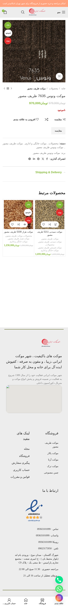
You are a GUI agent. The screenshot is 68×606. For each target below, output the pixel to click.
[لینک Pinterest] (38, 159)
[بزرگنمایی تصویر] (59, 76)
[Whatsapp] (59, 589)
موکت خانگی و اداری (36, 143)
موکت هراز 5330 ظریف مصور (18, 232)
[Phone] (59, 580)
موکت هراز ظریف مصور (18, 238)
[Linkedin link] (34, 159)
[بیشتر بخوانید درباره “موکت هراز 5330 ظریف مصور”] (25, 224)
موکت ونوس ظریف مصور (49, 147)
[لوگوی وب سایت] (37, 12)
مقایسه (46, 119)
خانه (63, 88)
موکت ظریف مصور (36, 88)
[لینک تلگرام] (29, 159)
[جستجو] (22, 12)
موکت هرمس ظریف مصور (50, 247)
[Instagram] (59, 598)
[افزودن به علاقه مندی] (44, 224)
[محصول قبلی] (11, 88)
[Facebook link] (47, 159)
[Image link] (51, 342)
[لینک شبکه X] (43, 159)
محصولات (53, 88)
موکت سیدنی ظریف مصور (50, 242)
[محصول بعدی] (4, 88)
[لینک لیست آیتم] (48, 445)
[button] (56, 224)
